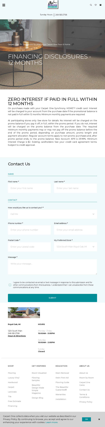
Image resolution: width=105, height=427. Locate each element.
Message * (12, 257)
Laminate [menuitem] (12, 392)
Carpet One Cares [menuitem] (84, 383)
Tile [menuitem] (9, 396)
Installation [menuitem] (61, 399)
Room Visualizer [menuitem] (39, 373)
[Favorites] (95, 5)
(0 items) (100, 5)
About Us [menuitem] (83, 373)
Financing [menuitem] (12, 406)
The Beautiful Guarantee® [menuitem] (62, 388)
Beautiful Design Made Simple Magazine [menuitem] (38, 389)
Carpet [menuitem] (11, 387)
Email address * (61, 223)
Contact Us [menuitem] (84, 390)
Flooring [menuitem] (12, 373)
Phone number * (15, 223)
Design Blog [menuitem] (37, 398)
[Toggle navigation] (3, 5)
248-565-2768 (61, 15)
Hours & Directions (17, 336)
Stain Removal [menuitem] (62, 373)
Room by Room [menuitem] (86, 378)
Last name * (59, 182)
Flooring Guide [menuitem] (62, 382)
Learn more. (51, 422)
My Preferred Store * (63, 240)
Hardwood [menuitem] (13, 382)
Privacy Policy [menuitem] (85, 402)
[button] (90, 5)
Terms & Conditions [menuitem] (84, 395)
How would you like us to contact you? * (26, 208)
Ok (86, 419)
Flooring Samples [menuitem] (36, 379)
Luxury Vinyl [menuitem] (13, 378)
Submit (52, 298)
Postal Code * (14, 240)
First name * (13, 182)
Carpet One (13, 44)
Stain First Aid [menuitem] (62, 378)
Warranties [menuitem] (61, 394)
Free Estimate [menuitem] (14, 401)
